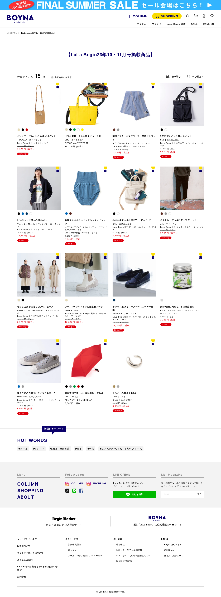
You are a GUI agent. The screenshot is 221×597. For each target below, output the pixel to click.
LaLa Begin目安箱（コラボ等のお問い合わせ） (37, 568)
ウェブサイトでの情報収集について (133, 555)
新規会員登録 (74, 544)
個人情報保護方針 (124, 561)
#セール (23, 448)
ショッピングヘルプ (27, 539)
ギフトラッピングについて (30, 553)
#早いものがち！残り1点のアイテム (121, 448)
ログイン (72, 550)
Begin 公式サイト (173, 544)
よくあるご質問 (24, 560)
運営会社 (120, 544)
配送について (23, 546)
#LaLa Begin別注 (60, 448)
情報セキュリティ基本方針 (129, 550)
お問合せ (21, 576)
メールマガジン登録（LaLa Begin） (86, 555)
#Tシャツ (38, 448)
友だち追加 (137, 494)
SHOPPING (169, 16)
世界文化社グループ (174, 555)
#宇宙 (91, 448)
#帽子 (78, 448)
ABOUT (25, 497)
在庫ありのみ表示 (63, 77)
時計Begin (169, 550)
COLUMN (140, 16)
